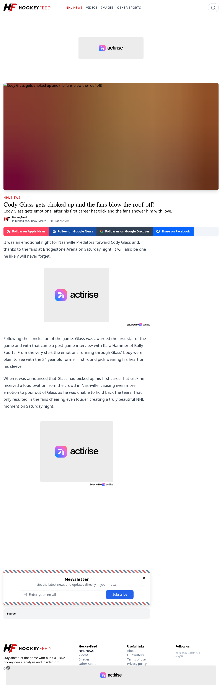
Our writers (135, 655)
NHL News (86, 651)
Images (84, 659)
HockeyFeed (19, 217)
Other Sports (88, 664)
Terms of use (136, 659)
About (131, 651)
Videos (83, 655)
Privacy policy (137, 664)
